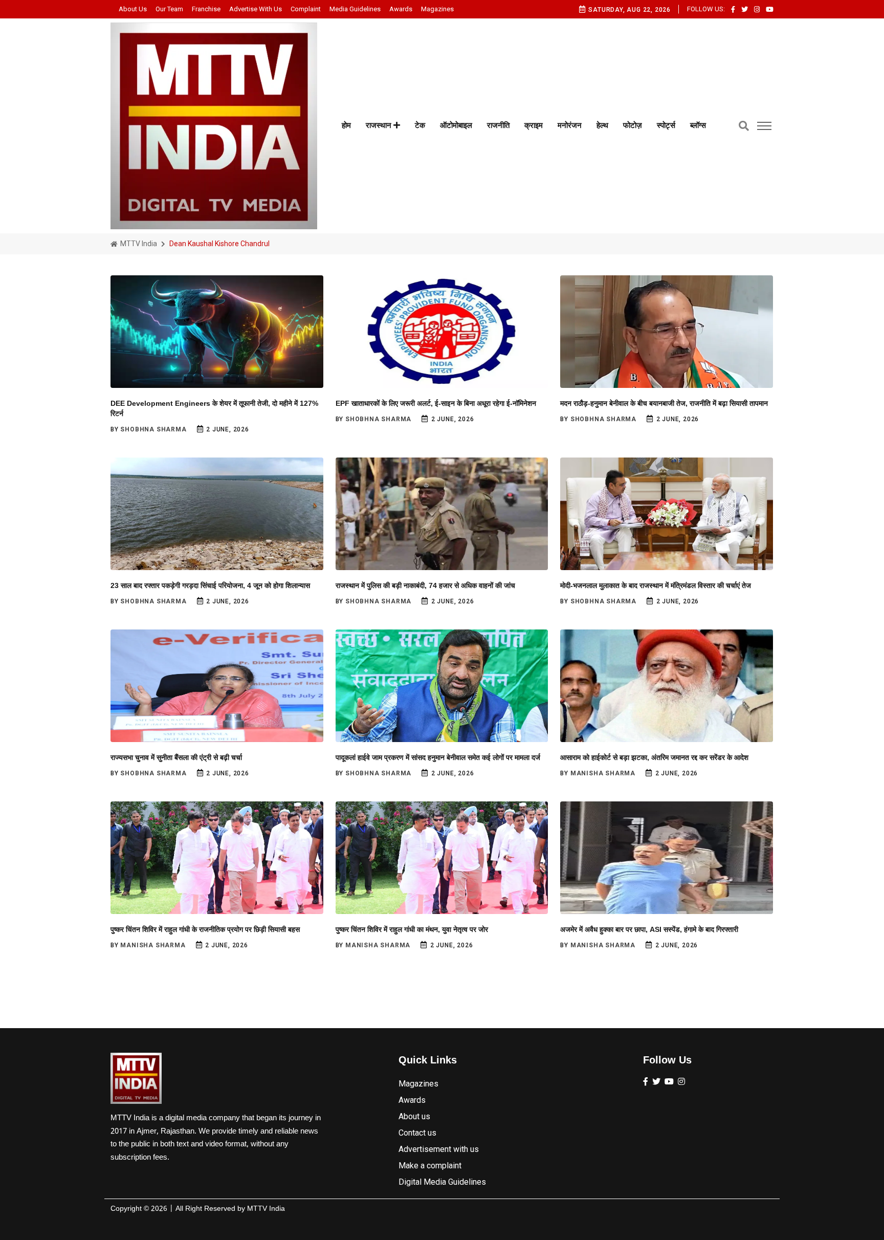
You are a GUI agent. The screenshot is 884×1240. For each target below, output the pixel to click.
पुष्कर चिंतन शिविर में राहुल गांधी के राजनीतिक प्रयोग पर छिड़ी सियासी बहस (205, 929)
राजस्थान (379, 125)
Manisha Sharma (602, 773)
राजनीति (498, 125)
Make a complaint (430, 1165)
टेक (420, 125)
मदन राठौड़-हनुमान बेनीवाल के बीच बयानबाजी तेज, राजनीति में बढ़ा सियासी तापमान (664, 403)
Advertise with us (255, 9)
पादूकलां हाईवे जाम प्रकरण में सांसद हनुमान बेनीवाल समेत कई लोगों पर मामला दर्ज (438, 757)
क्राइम (533, 125)
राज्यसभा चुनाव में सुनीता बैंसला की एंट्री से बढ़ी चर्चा (176, 757)
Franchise (206, 9)
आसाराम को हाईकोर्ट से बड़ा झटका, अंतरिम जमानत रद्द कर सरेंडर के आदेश (654, 757)
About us (133, 9)
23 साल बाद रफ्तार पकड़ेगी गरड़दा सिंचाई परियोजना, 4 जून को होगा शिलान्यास (210, 585)
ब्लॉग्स (698, 125)
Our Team (169, 9)
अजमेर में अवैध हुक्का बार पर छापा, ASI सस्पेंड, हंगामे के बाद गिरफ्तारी (649, 929)
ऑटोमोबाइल (456, 125)
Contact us (417, 1133)
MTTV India (138, 244)
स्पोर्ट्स (666, 125)
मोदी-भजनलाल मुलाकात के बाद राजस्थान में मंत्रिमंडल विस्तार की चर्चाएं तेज (655, 585)
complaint (306, 9)
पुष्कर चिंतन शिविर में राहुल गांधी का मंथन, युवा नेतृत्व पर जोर (412, 929)
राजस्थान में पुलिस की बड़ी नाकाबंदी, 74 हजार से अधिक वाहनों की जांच (425, 585)
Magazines (437, 9)
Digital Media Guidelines (442, 1182)
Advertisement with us (439, 1149)
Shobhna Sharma (153, 429)
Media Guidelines (355, 9)
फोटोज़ (632, 125)
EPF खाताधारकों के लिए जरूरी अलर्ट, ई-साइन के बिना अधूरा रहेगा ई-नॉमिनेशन (436, 403)
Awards (400, 9)
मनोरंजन (570, 125)
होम (346, 125)
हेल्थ (602, 125)
